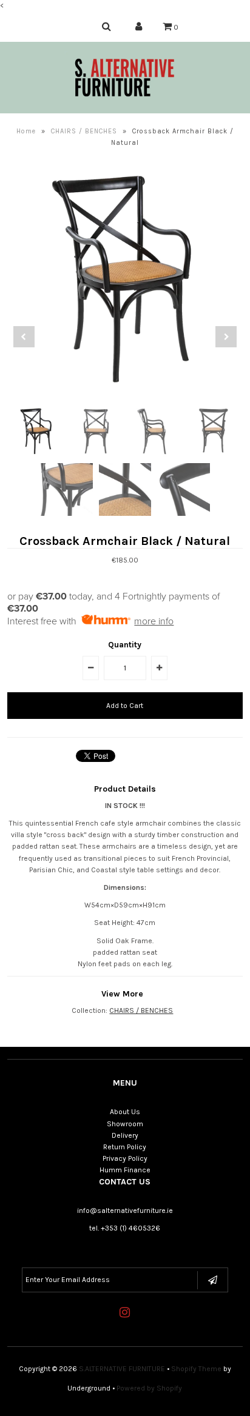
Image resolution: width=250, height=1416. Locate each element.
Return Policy (124, 1147)
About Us (125, 1111)
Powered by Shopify (149, 1388)
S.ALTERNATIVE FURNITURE (122, 1368)
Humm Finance (125, 1170)
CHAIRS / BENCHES (84, 131)
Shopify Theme (196, 1368)
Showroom (125, 1124)
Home (26, 131)
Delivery (125, 1135)
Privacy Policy (125, 1158)
